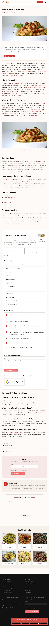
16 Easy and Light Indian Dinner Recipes (10, 607)
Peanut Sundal (7, 202)
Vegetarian (8, 7)
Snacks (12, 7)
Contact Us (27, 590)
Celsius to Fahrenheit (6, 579)
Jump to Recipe (10, 56)
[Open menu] (45, 2)
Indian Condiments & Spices (7, 588)
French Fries (4, 601)
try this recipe (15, 83)
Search (40, 2)
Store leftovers (25, 183)
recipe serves (7, 179)
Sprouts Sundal (11, 197)
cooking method (34, 412)
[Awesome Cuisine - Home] (5, 2)
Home (3, 7)
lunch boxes (7, 187)
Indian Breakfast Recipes (30, 583)
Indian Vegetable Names (7, 592)
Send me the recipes (11, 370)
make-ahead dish (12, 93)
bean (44, 103)
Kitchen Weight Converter (7, 581)
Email (5, 358)
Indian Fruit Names (6, 590)
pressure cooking (13, 163)
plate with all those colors (17, 75)
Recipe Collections (29, 581)
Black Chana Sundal (9, 205)
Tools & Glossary (28, 585)
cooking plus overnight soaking (20, 181)
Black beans (27, 215)
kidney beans (5, 107)
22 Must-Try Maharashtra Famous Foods (10, 597)
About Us (27, 588)
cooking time (39, 161)
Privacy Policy (15, 365)
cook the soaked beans (16, 432)
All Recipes (27, 579)
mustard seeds (37, 109)
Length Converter (5, 585)
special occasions (26, 71)
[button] (39, 240)
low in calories (37, 219)
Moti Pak (4, 599)
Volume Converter (5, 583)
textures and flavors (38, 85)
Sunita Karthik (6, 12)
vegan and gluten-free (33, 115)
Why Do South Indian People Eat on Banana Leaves (12, 609)
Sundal (16, 7)
